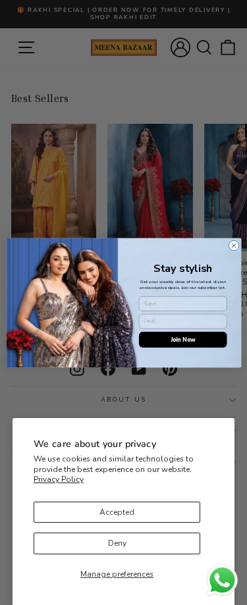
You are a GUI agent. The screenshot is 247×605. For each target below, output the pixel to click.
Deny (117, 543)
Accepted (116, 512)
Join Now (182, 339)
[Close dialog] (234, 245)
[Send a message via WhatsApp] (222, 580)
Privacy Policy (59, 479)
